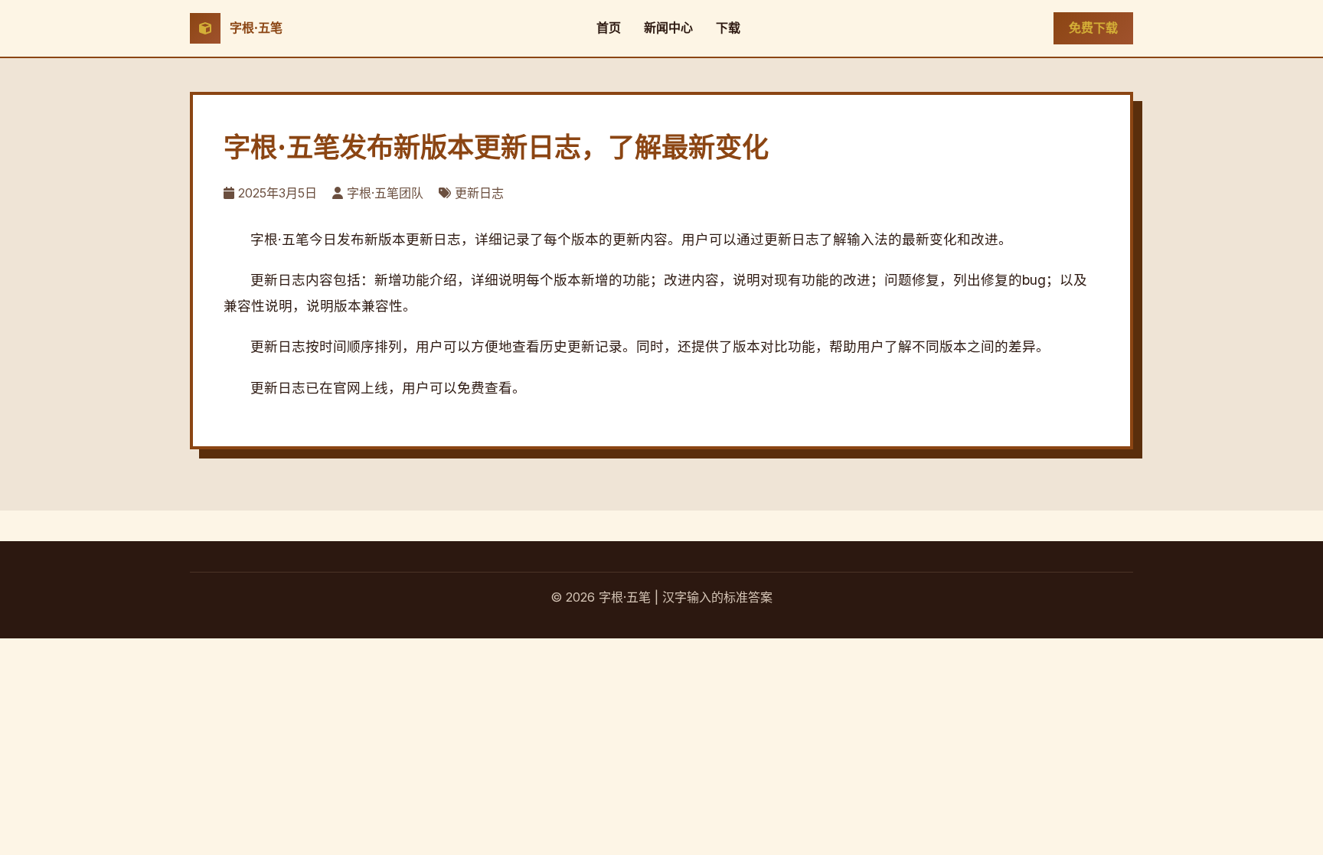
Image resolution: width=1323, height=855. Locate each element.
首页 (608, 27)
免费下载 (1093, 27)
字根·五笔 (256, 27)
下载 (728, 27)
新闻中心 (668, 27)
